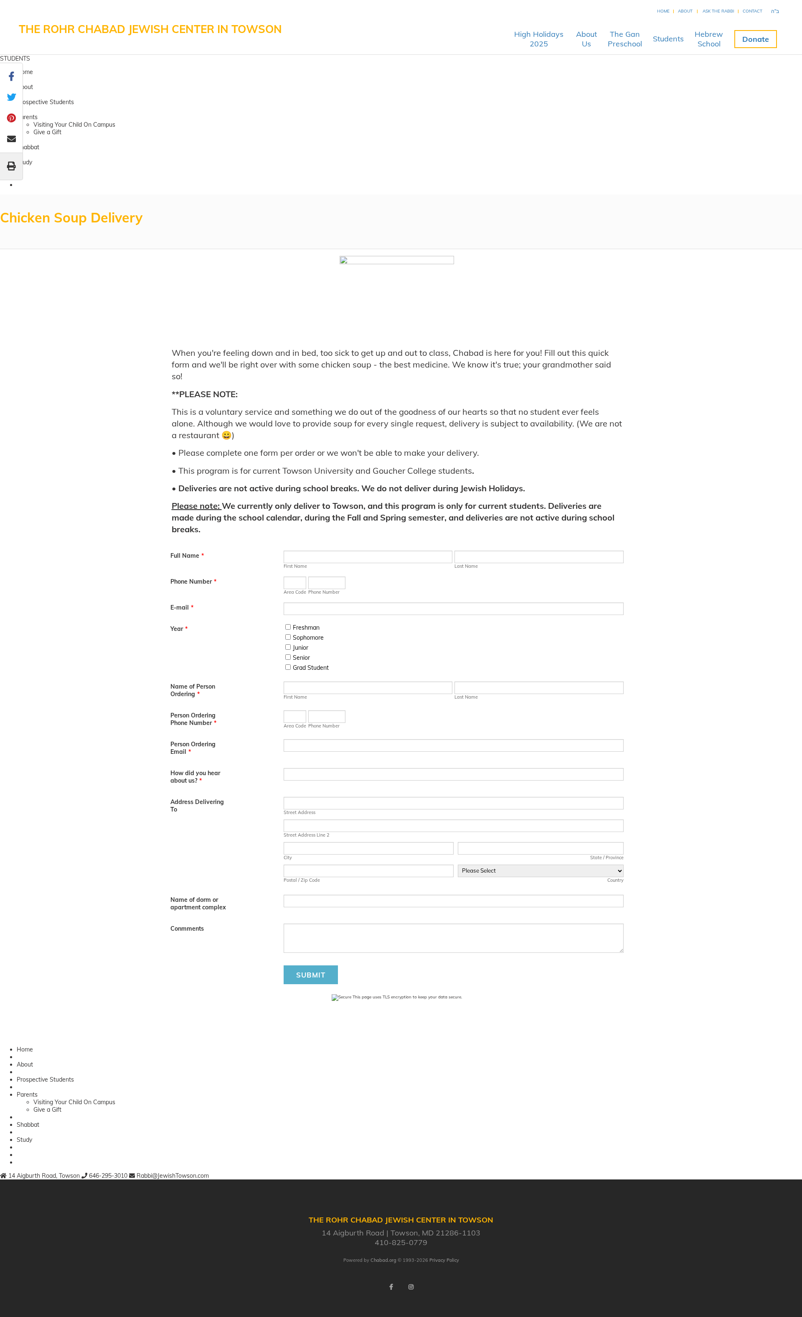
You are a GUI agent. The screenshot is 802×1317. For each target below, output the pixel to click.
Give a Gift (47, 132)
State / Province (607, 857)
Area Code (295, 592)
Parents (27, 117)
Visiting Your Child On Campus (74, 124)
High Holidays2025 (538, 38)
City (288, 857)
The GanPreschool (625, 38)
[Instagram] (411, 1287)
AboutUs (586, 38)
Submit (310, 974)
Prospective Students (45, 102)
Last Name (466, 566)
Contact (752, 11)
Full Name (187, 555)
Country (615, 880)
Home (663, 11)
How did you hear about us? (195, 776)
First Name (295, 566)
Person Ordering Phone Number (193, 719)
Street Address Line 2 (307, 835)
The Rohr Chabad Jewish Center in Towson (150, 29)
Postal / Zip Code (302, 880)
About (685, 11)
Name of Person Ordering (192, 690)
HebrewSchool (709, 38)
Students (668, 38)
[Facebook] (391, 1287)
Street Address (299, 812)
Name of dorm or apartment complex (198, 903)
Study (24, 162)
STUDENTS (15, 58)
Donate (755, 39)
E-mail (181, 607)
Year (179, 629)
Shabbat (28, 147)
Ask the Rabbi (718, 11)
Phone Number (193, 581)
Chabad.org (383, 1260)
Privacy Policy (444, 1260)
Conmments (187, 928)
